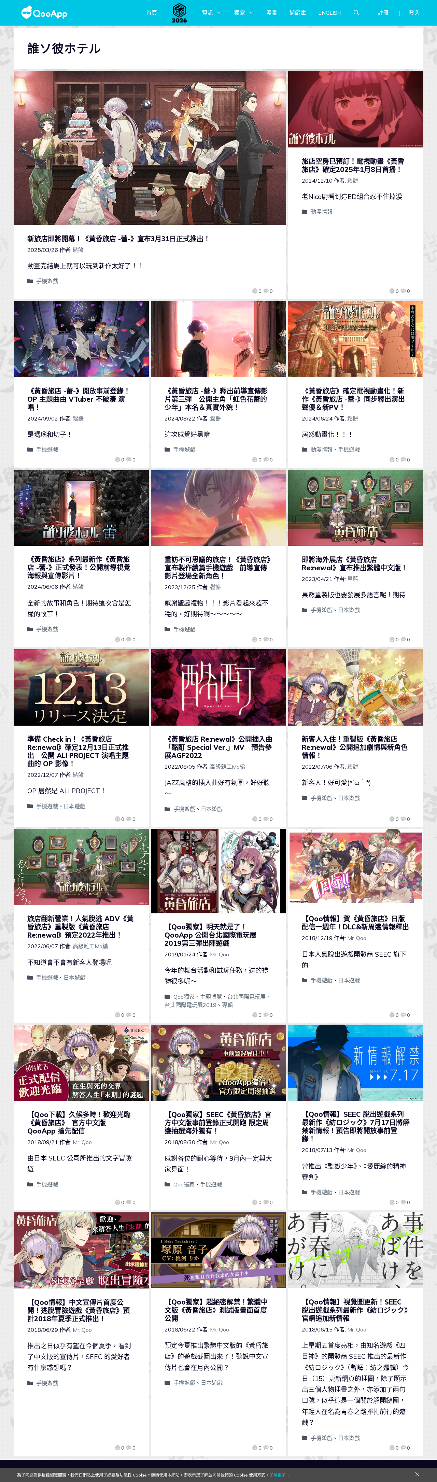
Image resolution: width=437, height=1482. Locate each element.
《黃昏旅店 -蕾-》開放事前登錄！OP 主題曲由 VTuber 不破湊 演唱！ (78, 399)
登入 (414, 12)
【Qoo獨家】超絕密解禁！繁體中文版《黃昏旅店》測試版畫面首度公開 (216, 1310)
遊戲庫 (298, 12)
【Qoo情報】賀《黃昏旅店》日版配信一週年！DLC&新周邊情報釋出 (355, 922)
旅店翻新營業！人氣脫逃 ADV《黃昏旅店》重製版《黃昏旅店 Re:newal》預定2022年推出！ (80, 926)
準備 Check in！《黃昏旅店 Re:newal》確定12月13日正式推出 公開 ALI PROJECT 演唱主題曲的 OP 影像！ (78, 751)
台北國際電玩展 (246, 996)
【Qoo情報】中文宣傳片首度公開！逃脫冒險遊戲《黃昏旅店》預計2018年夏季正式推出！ (78, 1310)
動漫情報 (322, 211)
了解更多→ (279, 1475)
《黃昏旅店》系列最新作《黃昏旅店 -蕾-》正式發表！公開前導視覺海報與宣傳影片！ (78, 567)
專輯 (227, 1004)
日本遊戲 (349, 610)
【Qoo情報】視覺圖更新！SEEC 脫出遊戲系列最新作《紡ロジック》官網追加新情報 (355, 1310)
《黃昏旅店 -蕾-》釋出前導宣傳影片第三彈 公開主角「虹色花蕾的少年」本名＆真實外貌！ (216, 399)
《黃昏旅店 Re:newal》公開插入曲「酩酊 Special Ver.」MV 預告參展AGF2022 (218, 747)
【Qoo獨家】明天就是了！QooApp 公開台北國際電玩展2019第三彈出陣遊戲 (210, 935)
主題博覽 (211, 996)
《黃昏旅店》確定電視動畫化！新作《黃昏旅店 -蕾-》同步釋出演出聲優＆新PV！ (353, 399)
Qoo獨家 (184, 996)
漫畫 (271, 12)
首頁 (151, 12)
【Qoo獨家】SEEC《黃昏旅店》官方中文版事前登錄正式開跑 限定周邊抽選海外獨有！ (218, 1122)
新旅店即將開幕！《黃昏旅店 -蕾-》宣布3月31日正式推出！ (118, 238)
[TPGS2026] (179, 12)
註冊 (383, 12)
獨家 (239, 12)
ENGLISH (329, 12)
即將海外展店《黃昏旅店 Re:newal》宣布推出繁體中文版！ (355, 563)
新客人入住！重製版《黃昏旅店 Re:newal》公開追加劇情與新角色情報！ (355, 747)
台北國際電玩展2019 (190, 1004)
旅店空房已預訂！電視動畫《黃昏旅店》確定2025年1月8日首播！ (353, 165)
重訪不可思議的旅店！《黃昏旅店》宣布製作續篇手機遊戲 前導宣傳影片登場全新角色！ (217, 567)
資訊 (207, 12)
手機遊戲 (47, 280)
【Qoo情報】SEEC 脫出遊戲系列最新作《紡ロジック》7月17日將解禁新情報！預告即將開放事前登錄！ (356, 1126)
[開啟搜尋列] (356, 12)
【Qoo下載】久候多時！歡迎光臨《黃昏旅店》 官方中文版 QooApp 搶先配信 (78, 1122)
